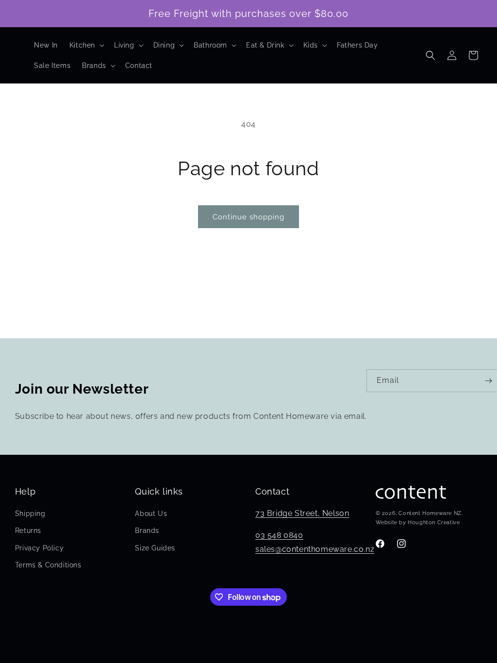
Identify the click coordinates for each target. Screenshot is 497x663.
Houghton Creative (434, 522)
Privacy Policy (39, 548)
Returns (28, 530)
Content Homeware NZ (429, 513)
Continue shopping (248, 217)
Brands (147, 530)
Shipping (30, 513)
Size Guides (155, 548)
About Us (151, 513)
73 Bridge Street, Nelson (302, 513)
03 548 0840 (279, 535)
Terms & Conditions (48, 565)
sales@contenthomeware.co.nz (314, 549)
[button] (86, 45)
